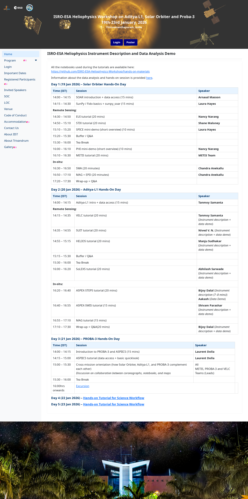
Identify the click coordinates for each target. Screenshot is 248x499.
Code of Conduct (15, 115)
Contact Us (11, 128)
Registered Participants (19, 79)
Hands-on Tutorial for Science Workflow (113, 398)
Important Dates (15, 73)
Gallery (8, 147)
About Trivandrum (16, 140)
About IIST (11, 134)
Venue (8, 109)
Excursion (82, 386)
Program (10, 60)
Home (8, 54)
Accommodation (15, 121)
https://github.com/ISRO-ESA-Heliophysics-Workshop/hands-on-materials (100, 71)
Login (8, 67)
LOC (7, 102)
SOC (7, 96)
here (149, 78)
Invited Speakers (15, 90)
